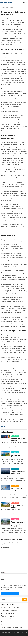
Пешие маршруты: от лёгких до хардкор (18, 524)
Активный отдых (9, 7)
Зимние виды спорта (16, 489)
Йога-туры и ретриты (7, 616)
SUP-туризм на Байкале (16, 456)
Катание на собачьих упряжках (10, 607)
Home (2, 7)
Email (3, 572)
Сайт (2, 579)
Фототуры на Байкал (7, 613)
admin (3, 426)
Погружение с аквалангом (9, 610)
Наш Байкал (6, 2)
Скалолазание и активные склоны (11, 622)
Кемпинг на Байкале (7, 625)
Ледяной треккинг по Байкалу (18, 473)
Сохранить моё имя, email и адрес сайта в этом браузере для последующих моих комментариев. (13, 587)
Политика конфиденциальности (19, 632)
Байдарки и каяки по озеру (18, 439)
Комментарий (5, 547)
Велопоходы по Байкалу (17, 506)
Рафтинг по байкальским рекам (10, 619)
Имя (3, 566)
